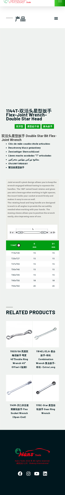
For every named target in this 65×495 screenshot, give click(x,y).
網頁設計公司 (22, 463)
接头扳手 (47, 126)
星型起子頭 (33, 126)
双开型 (19, 126)
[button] (56, 18)
